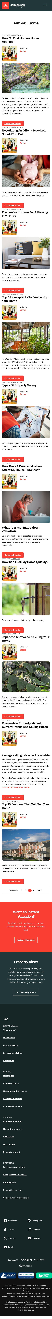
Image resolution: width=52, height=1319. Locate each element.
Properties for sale (12, 1106)
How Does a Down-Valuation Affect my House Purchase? (22, 468)
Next (40, 890)
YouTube (36, 1238)
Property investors (12, 1098)
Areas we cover (11, 1045)
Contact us (8, 1060)
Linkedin (36, 1229)
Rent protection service (15, 1174)
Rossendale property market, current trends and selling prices (25, 725)
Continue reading (14, 124)
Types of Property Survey (19, 385)
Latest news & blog (12, 1053)
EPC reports (9, 1144)
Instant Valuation (26, 940)
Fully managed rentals (14, 1167)
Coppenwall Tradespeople (16, 1197)
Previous (14, 890)
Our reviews (9, 1037)
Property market (11, 1152)
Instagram (37, 1220)
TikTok (11, 1229)
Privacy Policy (31, 1294)
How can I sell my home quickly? (25, 562)
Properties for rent (12, 1190)
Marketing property (13, 1129)
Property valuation (12, 1121)
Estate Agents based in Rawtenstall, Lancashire (26, 1302)
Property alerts (11, 1083)
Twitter (11, 1238)
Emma (23, 51)
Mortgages (8, 1075)
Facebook (12, 1220)
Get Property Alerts (26, 992)
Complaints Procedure (18, 1296)
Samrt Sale (8, 1136)
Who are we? (9, 1030)
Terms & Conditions (15, 1294)
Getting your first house (15, 1091)
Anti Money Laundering (40, 1296)
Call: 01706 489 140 (26, 1310)
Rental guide (9, 1182)
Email (10, 1247)
